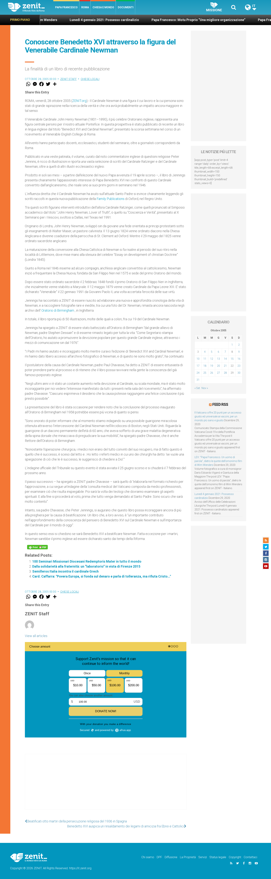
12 (211, 358)
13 (218, 358)
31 (198, 379)
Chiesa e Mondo (103, 7)
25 (204, 372)
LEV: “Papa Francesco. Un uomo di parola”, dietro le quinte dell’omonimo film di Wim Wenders (218, 461)
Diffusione (171, 857)
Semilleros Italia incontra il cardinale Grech (65, 571)
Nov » (204, 388)
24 (198, 372)
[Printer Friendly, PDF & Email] (37, 547)
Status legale (217, 857)
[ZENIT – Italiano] (30, 7)
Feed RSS (220, 404)
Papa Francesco (66, 7)
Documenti (125, 7)
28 (225, 372)
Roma (85, 7)
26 (211, 372)
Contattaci (250, 857)
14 (225, 358)
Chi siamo (147, 857)
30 (238, 372)
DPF (159, 857)
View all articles (36, 636)
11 (204, 358)
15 (232, 358)
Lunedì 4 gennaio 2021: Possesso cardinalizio (77, 20)
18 (204, 365)
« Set (197, 388)
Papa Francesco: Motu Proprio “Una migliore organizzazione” (172, 20)
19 (211, 365)
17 (198, 365)
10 (198, 358)
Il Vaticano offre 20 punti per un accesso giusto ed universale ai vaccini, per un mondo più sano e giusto (217, 416)
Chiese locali (90, 79)
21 (225, 365)
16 (238, 358)
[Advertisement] (105, 785)
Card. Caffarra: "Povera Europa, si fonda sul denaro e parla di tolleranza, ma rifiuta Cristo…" (101, 576)
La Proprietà (188, 857)
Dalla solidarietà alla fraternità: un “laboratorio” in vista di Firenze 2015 (86, 566)
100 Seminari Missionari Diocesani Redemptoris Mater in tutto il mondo (86, 561)
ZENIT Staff (68, 79)
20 (218, 365)
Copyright (235, 857)
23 (238, 365)
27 (218, 372)
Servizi (202, 857)
